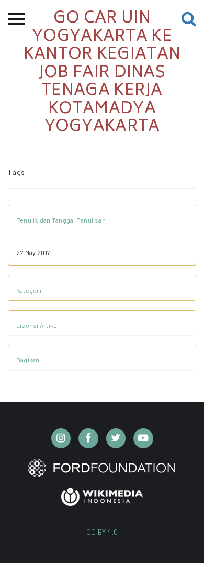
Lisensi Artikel (37, 325)
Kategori (28, 290)
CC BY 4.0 (102, 531)
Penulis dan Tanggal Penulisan (61, 220)
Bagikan (28, 359)
